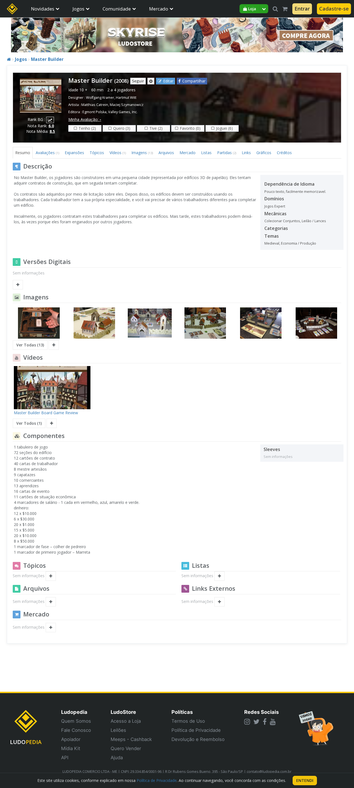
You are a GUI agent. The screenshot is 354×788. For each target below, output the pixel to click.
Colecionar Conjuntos (282, 221)
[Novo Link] (219, 601)
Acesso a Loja (126, 721)
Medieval (271, 243)
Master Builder (47, 59)
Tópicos (97, 152)
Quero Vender (126, 748)
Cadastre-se (334, 8)
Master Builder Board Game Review (46, 413)
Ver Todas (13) (30, 345)
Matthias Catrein (94, 104)
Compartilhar (193, 81)
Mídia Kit (70, 748)
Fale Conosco (76, 730)
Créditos (284, 152)
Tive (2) (156, 128)
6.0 (51, 125)
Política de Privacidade (196, 730)
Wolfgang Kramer (100, 97)
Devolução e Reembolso (198, 739)
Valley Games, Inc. (122, 112)
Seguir (138, 81)
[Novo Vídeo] (51, 423)
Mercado (158, 9)
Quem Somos (76, 721)
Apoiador (70, 739)
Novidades (42, 9)
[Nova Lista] (219, 576)
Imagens (142, 152)
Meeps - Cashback (131, 739)
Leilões (118, 730)
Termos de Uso (188, 721)
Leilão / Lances (314, 221)
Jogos (78, 9)
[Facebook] (265, 722)
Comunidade (117, 9)
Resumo (22, 152)
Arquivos (166, 152)
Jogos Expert (274, 206)
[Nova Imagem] (54, 345)
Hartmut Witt (126, 97)
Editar (168, 81)
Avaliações (47, 152)
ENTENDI (304, 780)
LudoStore (123, 712)
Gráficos (263, 152)
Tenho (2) (87, 128)
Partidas (226, 152)
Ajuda (117, 757)
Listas (206, 152)
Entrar (302, 8)
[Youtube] (273, 722)
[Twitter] (256, 722)
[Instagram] (247, 722)
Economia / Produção (298, 243)
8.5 (52, 131)
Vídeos (118, 152)
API (64, 757)
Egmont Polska (94, 112)
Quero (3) (121, 128)
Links (246, 152)
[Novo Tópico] (51, 576)
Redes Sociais (261, 712)
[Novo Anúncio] (51, 627)
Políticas (182, 712)
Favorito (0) (190, 128)
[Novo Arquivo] (51, 601)
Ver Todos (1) (29, 423)
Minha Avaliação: (84, 119)
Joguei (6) (224, 128)
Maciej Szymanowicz (127, 104)
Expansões (74, 152)
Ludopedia (74, 712)
